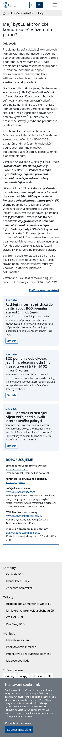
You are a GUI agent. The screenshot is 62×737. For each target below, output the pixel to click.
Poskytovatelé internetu (21, 647)
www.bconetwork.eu (17, 469)
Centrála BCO (15, 574)
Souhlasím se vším (19, 730)
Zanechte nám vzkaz (19, 588)
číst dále (11, 340)
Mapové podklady (17, 660)
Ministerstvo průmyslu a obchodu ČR (30, 610)
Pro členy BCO (15, 624)
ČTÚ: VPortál (14, 617)
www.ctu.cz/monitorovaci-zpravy (24, 515)
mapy (23, 676)
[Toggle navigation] (54, 5)
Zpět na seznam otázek (44, 290)
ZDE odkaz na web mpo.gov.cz (23, 532)
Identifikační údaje (18, 581)
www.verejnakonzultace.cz (20, 491)
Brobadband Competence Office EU (29, 604)
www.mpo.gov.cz (15, 482)
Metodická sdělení (17, 640)
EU (49, 676)
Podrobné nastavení (18, 723)
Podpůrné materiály (22, 13)
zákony (9, 676)
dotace (37, 676)
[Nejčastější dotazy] (39, 5)
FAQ (40, 13)
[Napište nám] (32, 5)
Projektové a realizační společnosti (28, 654)
